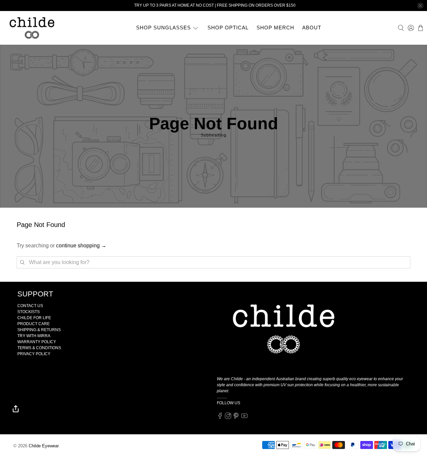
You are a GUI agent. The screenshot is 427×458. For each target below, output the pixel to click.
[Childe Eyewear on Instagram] (228, 418)
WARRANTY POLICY (36, 341)
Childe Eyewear (43, 445)
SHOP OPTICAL (228, 27)
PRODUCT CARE (33, 323)
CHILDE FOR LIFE (34, 317)
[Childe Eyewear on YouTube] (244, 418)
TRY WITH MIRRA (33, 335)
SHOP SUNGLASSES (163, 27)
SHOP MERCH (275, 27)
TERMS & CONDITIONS (39, 348)
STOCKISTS (28, 311)
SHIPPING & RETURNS (39, 329)
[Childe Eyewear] (32, 27)
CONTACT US (30, 305)
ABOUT (311, 27)
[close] (420, 5)
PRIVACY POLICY (33, 354)
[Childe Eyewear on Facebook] (220, 418)
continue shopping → (81, 245)
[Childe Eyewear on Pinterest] (236, 418)
